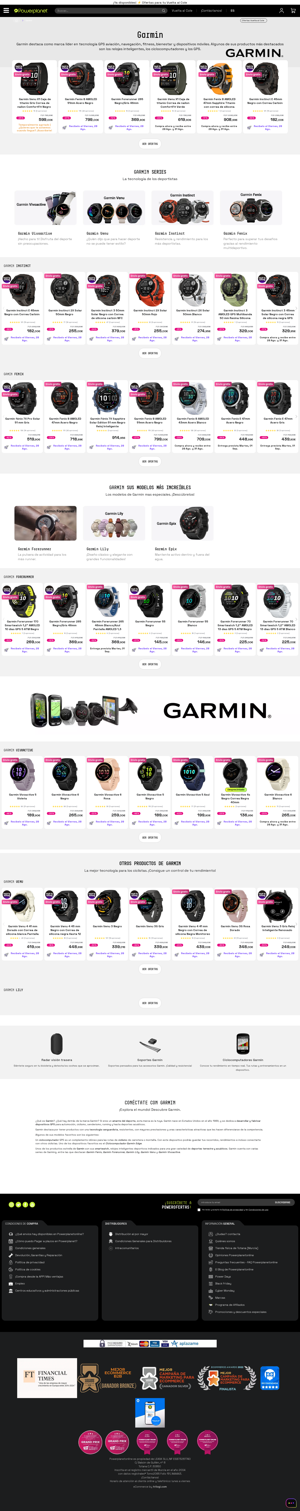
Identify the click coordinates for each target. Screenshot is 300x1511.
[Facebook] (25, 1205)
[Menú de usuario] (282, 10)
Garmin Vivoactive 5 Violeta (22, 796)
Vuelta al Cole (182, 10)
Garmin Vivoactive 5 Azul (192, 794)
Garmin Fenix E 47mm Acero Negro (235, 420)
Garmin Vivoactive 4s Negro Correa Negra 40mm (235, 798)
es (233, 10)
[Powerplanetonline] (31, 10)
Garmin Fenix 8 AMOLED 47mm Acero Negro (64, 420)
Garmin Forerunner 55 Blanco (192, 623)
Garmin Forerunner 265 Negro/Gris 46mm (127, 101)
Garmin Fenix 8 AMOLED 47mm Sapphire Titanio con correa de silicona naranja (219, 104)
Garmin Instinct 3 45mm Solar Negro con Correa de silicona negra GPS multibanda (278, 316)
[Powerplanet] (16, 20)
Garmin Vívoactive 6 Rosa (107, 796)
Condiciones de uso (258, 1209)
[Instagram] (11, 1205)
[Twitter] (18, 1205)
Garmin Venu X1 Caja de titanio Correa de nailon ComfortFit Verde (173, 103)
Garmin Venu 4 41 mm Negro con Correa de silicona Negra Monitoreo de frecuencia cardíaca (192, 932)
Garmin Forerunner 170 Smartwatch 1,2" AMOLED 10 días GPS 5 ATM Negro (22, 625)
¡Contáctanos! (211, 10)
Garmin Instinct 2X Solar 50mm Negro (65, 312)
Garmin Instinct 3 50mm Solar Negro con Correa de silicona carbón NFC (107, 314)
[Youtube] (32, 1205)
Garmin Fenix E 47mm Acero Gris (277, 420)
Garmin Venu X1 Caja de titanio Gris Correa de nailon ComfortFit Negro (34, 103)
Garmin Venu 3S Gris (150, 926)
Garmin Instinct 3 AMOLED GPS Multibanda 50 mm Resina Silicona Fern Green (235, 316)
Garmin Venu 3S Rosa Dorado (235, 928)
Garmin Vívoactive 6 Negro (65, 796)
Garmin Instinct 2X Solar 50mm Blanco (193, 312)
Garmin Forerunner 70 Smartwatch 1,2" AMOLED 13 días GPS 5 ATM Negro (235, 625)
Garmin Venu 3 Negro (107, 926)
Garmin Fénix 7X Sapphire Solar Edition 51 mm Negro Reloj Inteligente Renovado (107, 424)
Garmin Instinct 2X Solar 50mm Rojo (150, 312)
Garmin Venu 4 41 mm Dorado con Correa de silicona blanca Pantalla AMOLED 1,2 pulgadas (22, 932)
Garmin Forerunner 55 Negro (150, 623)
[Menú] (6, 10)
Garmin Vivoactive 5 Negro (150, 796)
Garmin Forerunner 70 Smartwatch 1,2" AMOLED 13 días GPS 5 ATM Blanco (277, 627)
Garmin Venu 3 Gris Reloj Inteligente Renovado (278, 928)
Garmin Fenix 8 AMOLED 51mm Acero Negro (80, 101)
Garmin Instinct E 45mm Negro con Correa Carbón (265, 101)
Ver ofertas (150, 143)
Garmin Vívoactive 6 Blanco (278, 796)
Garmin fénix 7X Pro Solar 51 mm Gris (22, 420)
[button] (4, 308)
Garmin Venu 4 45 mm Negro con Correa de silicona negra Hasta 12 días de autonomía (65, 932)
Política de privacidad (232, 1209)
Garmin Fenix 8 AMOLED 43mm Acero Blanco (192, 420)
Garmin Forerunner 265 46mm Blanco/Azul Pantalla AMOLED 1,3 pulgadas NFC (107, 627)
